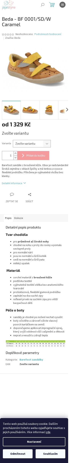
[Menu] (62, 4)
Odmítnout (17, 454)
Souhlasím (50, 454)
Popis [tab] (8, 218)
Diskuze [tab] (18, 218)
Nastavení (34, 442)
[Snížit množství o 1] (15, 158)
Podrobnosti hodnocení (47, 34)
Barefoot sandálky (31, 360)
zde (48, 432)
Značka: (12, 38)
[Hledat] (42, 4)
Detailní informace (12, 183)
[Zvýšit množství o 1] (15, 153)
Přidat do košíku (35, 155)
